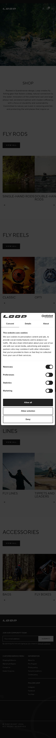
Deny (28, 419)
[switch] (49, 375)
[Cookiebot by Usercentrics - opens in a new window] (41, 316)
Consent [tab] (10, 324)
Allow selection (28, 411)
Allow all (28, 402)
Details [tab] (28, 324)
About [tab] (46, 324)
